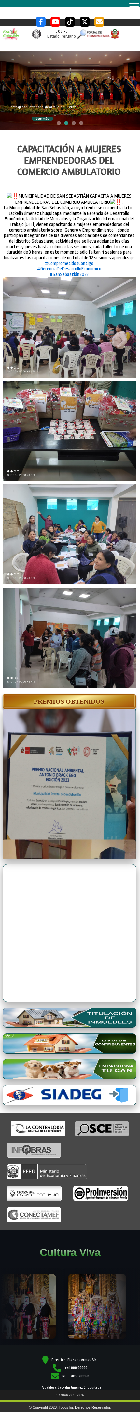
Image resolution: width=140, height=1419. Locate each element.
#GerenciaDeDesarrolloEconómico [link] (69, 269)
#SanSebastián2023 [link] (69, 274)
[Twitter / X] (85, 22)
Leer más (42, 118)
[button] (69, 701)
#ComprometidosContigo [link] (69, 263)
